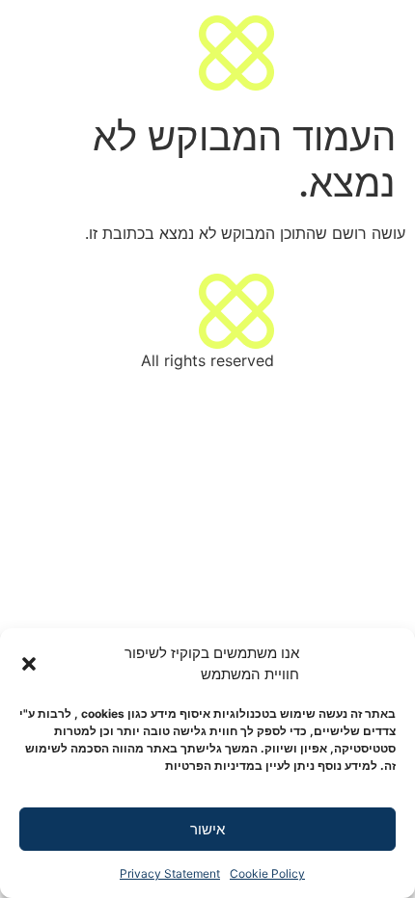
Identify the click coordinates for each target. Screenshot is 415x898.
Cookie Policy (267, 873)
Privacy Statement (170, 873)
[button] (29, 664)
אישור (207, 829)
